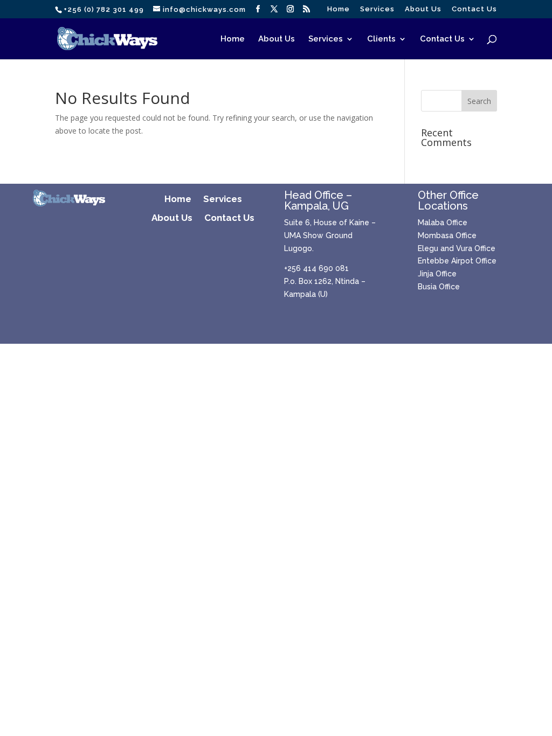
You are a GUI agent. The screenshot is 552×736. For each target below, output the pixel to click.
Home (338, 9)
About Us (423, 9)
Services (377, 9)
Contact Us (474, 9)
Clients (381, 39)
